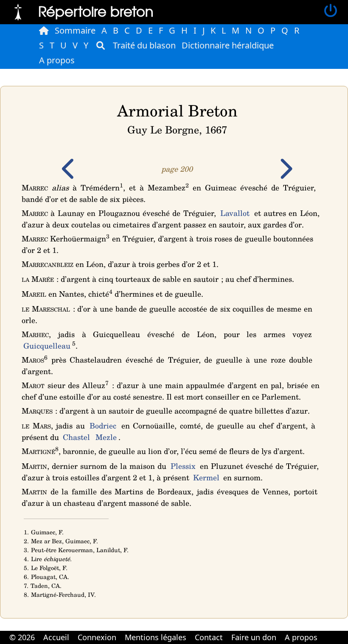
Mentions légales (155, 637)
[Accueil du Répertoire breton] (44, 30)
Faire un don (253, 637)
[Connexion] (330, 11)
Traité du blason (144, 45)
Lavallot (235, 212)
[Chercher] (100, 45)
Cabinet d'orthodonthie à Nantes (327, 631)
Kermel (206, 477)
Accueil (56, 637)
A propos (57, 60)
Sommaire (75, 30)
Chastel (76, 437)
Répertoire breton (96, 11)
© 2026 (22, 637)
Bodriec (103, 425)
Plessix (183, 465)
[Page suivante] (285, 174)
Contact (209, 637)
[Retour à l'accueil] (18, 11)
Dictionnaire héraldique (228, 45)
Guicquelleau (46, 345)
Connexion (97, 637)
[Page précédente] (69, 174)
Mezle (106, 437)
